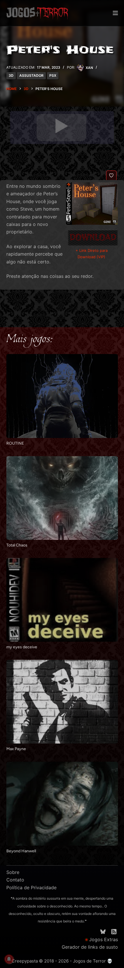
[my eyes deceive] (62, 600)
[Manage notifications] (9, 959)
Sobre (12, 872)
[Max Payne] (62, 702)
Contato (15, 880)
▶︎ (61, 126)
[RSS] (114, 932)
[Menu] (115, 13)
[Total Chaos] (62, 498)
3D (11, 75)
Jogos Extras (103, 939)
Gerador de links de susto (90, 947)
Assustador (31, 75)
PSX (52, 75)
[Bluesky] (103, 932)
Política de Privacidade (31, 887)
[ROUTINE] (62, 396)
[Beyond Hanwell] (62, 803)
